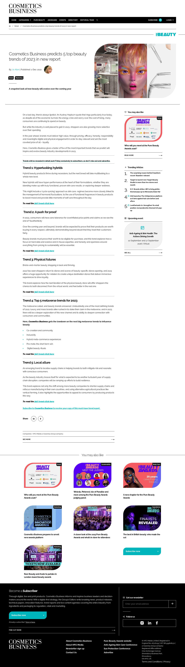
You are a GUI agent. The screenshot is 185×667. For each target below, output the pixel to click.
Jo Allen (15, 69)
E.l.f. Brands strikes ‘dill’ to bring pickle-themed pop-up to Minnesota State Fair (145, 190)
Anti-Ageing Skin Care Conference (120, 645)
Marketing (19, 78)
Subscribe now (133, 551)
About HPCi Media (74, 645)
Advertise (108, 652)
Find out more (15, 630)
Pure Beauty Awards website (118, 641)
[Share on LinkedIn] (33, 418)
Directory (73, 20)
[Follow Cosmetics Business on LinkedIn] (149, 624)
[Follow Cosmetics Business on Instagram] (142, 624)
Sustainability (106, 464)
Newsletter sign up (75, 648)
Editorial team (87, 20)
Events (62, 20)
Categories (24, 20)
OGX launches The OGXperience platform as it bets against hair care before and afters (146, 198)
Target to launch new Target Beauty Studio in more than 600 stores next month (144, 182)
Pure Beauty (39, 20)
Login (169, 20)
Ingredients (156, 507)
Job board (52, 20)
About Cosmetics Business (79, 641)
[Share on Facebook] (40, 418)
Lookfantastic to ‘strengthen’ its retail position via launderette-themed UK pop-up (146, 208)
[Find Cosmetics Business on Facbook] (157, 624)
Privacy (166, 661)
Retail (11, 78)
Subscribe (153, 20)
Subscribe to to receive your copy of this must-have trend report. (61, 408)
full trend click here (44, 203)
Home (13, 20)
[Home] (10, 26)
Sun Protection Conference (117, 648)
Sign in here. (30, 622)
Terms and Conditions (152, 661)
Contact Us (71, 652)
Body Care (156, 464)
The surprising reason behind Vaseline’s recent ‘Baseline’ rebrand (145, 174)
